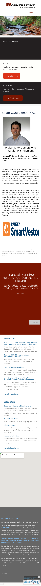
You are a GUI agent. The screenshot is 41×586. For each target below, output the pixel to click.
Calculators (9, 402)
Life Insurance (9, 425)
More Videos (20, 293)
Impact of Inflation (11, 436)
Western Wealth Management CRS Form (16, 538)
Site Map (4, 573)
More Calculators (11, 448)
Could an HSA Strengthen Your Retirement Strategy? (16, 355)
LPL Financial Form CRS (9, 518)
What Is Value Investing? (14, 367)
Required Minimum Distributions (17, 406)
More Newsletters (11, 394)
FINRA (3, 528)
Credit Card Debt (11, 419)
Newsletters (10, 338)
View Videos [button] (10, 76)
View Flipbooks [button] (12, 98)
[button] (32, 12)
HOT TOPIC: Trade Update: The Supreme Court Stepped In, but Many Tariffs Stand (20, 343)
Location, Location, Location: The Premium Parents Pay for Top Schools (19, 379)
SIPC (7, 528)
